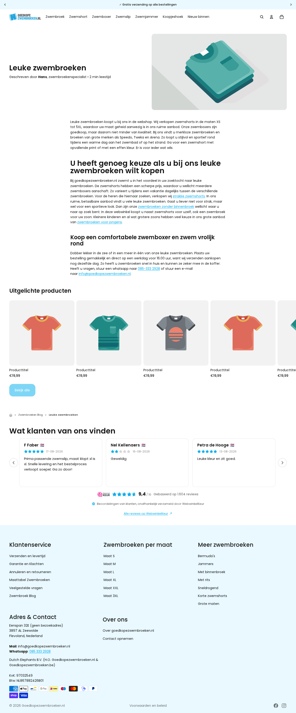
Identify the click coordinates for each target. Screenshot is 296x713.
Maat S (109, 556)
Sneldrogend (208, 587)
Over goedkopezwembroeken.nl (128, 630)
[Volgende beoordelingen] (282, 462)
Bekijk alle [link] (22, 390)
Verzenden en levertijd (27, 556)
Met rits (204, 580)
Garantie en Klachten (26, 564)
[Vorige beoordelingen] (13, 462)
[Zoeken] (262, 17)
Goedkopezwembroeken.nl (43, 705)
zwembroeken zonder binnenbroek (166, 206)
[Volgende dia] (282, 339)
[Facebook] (276, 705)
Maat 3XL (111, 596)
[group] (148, 463)
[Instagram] (284, 705)
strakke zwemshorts (189, 196)
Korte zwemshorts (212, 596)
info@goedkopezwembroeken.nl (105, 273)
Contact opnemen (118, 638)
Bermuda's (206, 556)
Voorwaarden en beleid (148, 705)
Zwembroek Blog (22, 596)
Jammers (205, 564)
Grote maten (208, 603)
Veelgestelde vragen (26, 587)
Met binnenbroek (211, 572)
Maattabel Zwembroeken (29, 580)
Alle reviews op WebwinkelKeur (146, 513)
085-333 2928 (149, 268)
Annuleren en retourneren (30, 572)
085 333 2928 (40, 651)
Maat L (109, 572)
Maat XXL (111, 587)
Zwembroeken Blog (30, 415)
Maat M (110, 564)
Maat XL (110, 580)
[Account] (271, 17)
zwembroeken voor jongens (99, 222)
